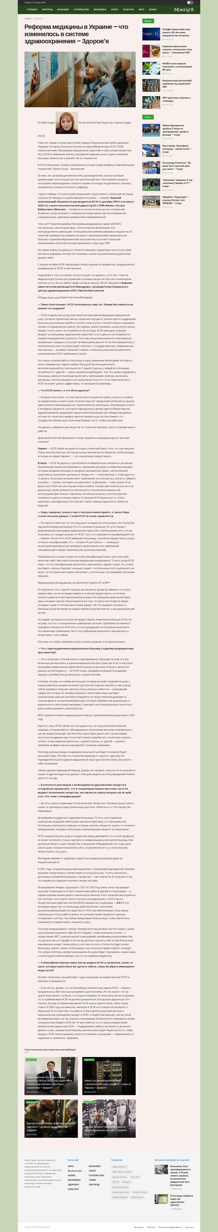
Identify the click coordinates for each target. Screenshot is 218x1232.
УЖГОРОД (47, 9)
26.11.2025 (32, 1134)
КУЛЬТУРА (128, 9)
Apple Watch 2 (120, 1167)
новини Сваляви (120, 1197)
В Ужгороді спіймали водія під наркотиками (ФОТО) (181, 1200)
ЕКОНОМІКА (100, 9)
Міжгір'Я (184, 9)
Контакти (190, 1227)
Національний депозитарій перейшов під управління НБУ (177, 83)
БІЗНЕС (153, 9)
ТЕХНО (92, 1180)
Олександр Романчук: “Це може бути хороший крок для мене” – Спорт (176, 166)
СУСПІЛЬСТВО (81, 9)
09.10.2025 (168, 105)
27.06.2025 (168, 39)
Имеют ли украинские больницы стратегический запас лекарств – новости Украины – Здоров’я (108, 1084)
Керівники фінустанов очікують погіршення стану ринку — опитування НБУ (177, 49)
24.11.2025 (90, 1134)
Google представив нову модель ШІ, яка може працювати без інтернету (176, 32)
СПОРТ (114, 9)
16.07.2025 (168, 173)
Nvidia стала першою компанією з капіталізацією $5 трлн (177, 66)
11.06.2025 (168, 207)
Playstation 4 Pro (121, 1192)
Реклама (151, 1227)
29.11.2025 (168, 56)
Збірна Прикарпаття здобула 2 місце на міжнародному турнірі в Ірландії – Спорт (175, 130)
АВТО (141, 9)
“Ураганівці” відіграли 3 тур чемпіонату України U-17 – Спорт (177, 183)
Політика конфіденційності (170, 1227)
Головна (27, 18)
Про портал (139, 1227)
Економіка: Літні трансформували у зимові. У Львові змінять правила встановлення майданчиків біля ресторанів (180, 1176)
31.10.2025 (168, 73)
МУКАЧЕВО (63, 9)
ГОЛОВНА (32, 9)
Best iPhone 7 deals (122, 1172)
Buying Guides (120, 1177)
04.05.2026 (33, 1092)
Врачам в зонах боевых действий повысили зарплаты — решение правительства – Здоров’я (51, 1126)
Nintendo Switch (120, 1187)
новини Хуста (137, 1197)
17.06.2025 (168, 156)
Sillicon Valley (140, 1192)
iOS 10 (116, 1182)
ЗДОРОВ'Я (38, 18)
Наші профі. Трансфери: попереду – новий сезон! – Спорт (177, 148)
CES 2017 (135, 1177)
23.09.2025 (168, 90)
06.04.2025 (169, 138)
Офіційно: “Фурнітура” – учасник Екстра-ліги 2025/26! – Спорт (175, 200)
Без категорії (75, 1170)
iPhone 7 (127, 1182)
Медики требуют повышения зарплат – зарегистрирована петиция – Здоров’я (106, 1128)
